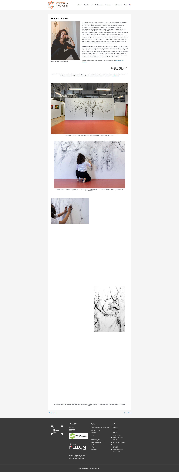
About (79, 5)
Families (115, 439)
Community (115, 446)
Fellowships (108, 5)
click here (115, 75)
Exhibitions (86, 5)
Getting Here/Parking (96, 442)
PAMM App (93, 432)
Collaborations (118, 5)
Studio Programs (117, 451)
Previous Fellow (52, 412)
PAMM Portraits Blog (96, 430)
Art (92, 5)
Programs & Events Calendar (98, 441)
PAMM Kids (94, 449)
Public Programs (99, 5)
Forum (125, 5)
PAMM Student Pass (118, 449)
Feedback (93, 447)
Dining (92, 446)
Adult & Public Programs (119, 442)
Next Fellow (127, 412)
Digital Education (117, 435)
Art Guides (115, 429)
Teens (114, 441)
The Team (71, 427)
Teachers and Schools (118, 437)
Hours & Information (96, 439)
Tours (92, 444)
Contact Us (72, 429)
